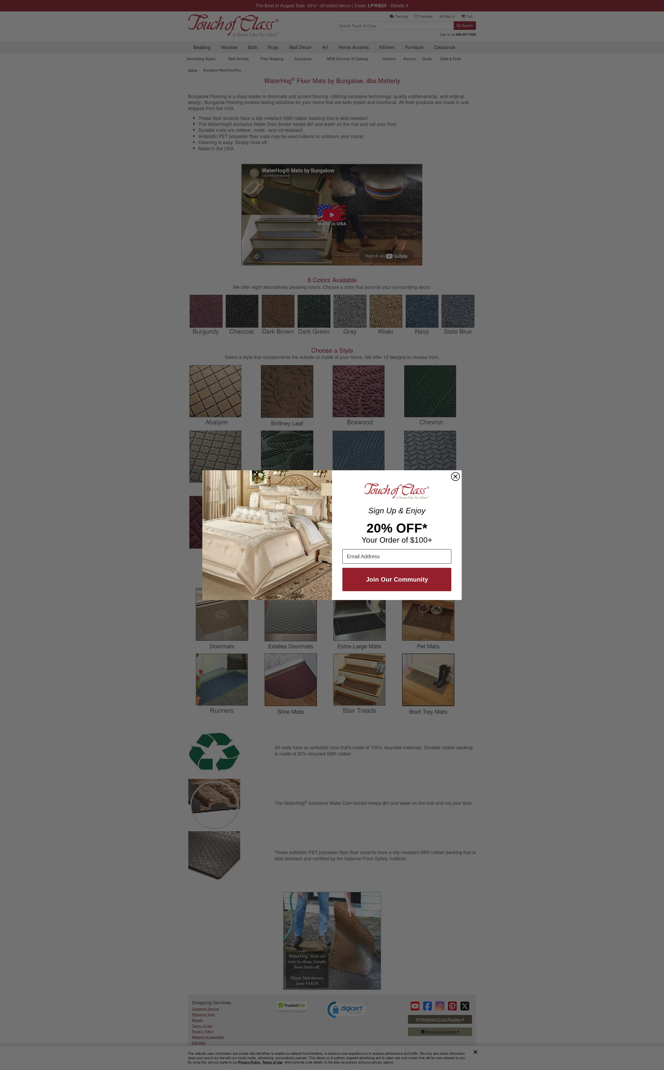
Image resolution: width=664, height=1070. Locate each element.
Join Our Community (397, 579)
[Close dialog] (455, 476)
